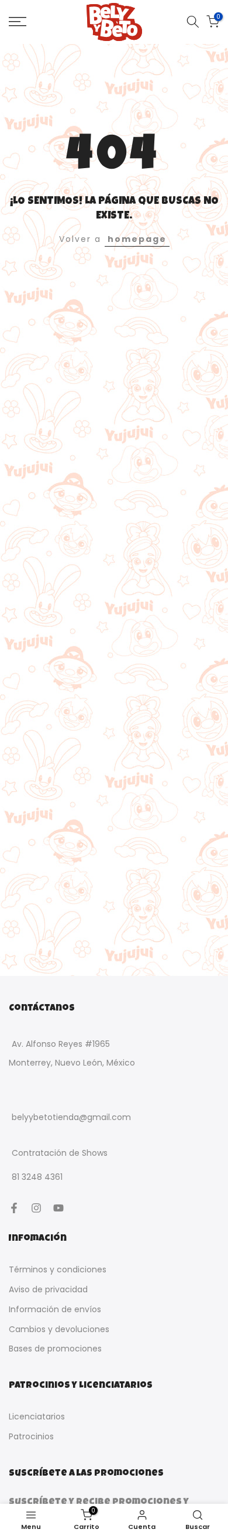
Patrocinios (31, 1436)
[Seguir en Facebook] (14, 1208)
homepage (137, 239)
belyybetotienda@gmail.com (71, 1117)
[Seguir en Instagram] (36, 1208)
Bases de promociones (55, 1348)
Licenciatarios (37, 1416)
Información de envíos (55, 1309)
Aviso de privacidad (48, 1289)
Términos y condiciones (57, 1269)
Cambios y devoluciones (59, 1329)
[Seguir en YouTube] (58, 1208)
